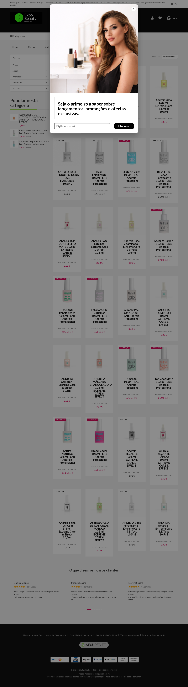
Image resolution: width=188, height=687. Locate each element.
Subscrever (124, 126)
